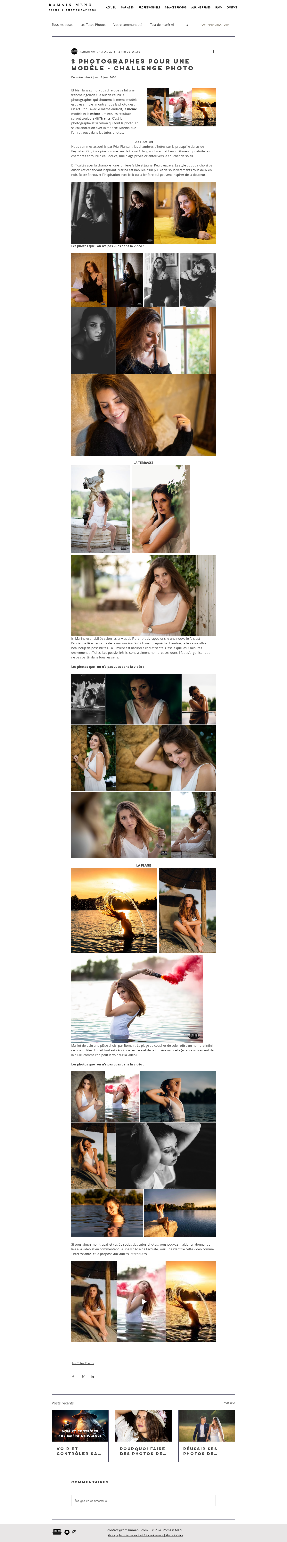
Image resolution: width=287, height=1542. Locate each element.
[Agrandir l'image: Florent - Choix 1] (185, 213)
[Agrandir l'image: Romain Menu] (89, 280)
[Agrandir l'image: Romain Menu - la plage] (88, 1096)
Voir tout (229, 1402)
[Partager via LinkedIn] (92, 1376)
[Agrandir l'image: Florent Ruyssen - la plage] (107, 1213)
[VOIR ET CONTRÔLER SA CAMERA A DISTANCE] (80, 1426)
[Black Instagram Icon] (74, 1532)
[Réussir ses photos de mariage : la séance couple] (207, 1426)
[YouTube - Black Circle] (67, 1532)
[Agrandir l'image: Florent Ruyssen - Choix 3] (114, 910)
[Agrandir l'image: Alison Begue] (162, 280)
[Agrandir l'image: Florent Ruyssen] (166, 340)
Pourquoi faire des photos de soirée (143, 1451)
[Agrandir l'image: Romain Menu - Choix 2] (100, 509)
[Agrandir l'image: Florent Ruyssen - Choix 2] (143, 595)
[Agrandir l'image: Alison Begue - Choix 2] (161, 509)
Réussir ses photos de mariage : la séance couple (205, 1451)
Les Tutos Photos (93, 25)
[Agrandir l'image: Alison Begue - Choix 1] (91, 213)
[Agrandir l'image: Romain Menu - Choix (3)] (137, 999)
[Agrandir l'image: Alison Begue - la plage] (178, 1096)
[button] (126, 7)
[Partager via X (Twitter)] (83, 1376)
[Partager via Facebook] (73, 1376)
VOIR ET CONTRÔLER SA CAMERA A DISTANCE (77, 1451)
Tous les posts (62, 25)
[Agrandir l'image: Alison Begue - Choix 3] (187, 910)
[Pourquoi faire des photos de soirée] (143, 1426)
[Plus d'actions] (213, 51)
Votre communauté (127, 25)
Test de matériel (162, 25)
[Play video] (143, 1301)
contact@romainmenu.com (127, 1530)
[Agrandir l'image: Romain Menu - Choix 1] (133, 213)
